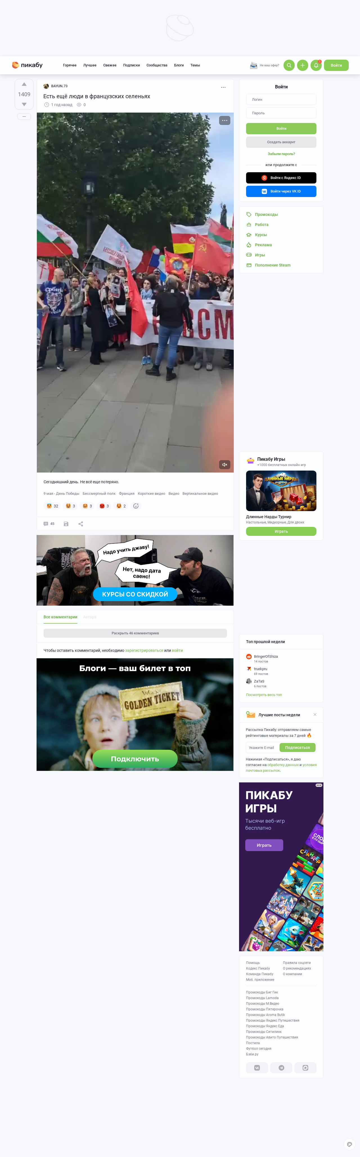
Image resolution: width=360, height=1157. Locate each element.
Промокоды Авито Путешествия (272, 1037)
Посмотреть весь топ (264, 695)
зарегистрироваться (144, 650)
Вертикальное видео (200, 493)
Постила (253, 1043)
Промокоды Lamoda (262, 998)
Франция (126, 493)
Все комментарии (60, 617)
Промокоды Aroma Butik (265, 1015)
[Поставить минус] (24, 104)
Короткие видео (151, 493)
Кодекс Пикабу (258, 968)
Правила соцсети (297, 963)
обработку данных (283, 765)
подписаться (297, 747)
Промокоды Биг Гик (262, 992)
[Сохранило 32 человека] (66, 524)
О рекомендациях (297, 968)
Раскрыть (135, 633)
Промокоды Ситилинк (264, 1032)
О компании (292, 974)
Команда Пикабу (259, 974)
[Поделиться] (80, 524)
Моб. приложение (260, 980)
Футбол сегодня (258, 1049)
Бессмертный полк (99, 493)
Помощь (253, 963)
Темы (195, 65)
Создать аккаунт (281, 142)
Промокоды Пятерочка (265, 1009)
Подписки (131, 65)
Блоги (179, 65)
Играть (281, 531)
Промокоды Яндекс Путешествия (273, 1020)
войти (177, 650)
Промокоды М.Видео (262, 1004)
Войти (336, 65)
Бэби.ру (252, 1054)
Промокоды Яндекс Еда (265, 1026)
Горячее (69, 65)
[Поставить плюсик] (24, 84)
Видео (173, 493)
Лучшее (89, 65)
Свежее (109, 65)
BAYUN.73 (59, 86)
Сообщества (157, 65)
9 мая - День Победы (61, 493)
